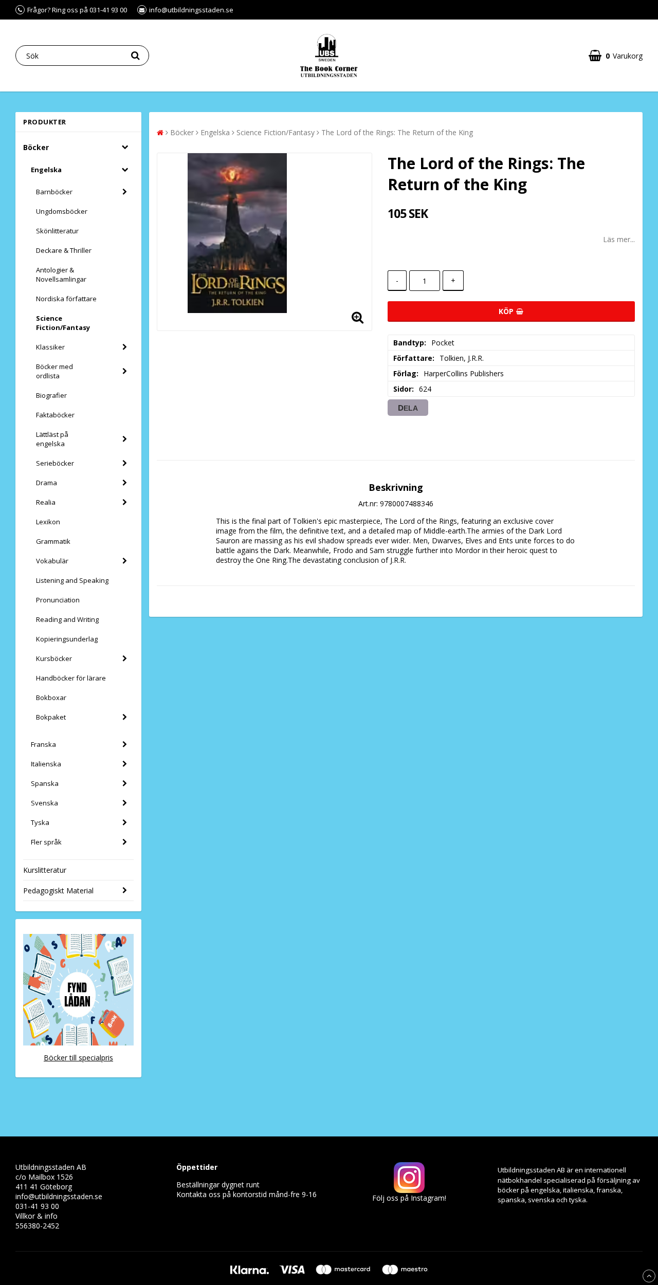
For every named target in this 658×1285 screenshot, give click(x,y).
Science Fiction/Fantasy (63, 323)
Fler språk (46, 842)
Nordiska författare (66, 298)
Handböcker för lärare (71, 678)
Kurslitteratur (44, 870)
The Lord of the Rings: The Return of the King (397, 132)
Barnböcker (54, 191)
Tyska (40, 822)
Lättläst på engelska (52, 439)
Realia (46, 502)
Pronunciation (58, 599)
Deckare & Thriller (64, 250)
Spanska (45, 783)
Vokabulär (52, 560)
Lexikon (48, 521)
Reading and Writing (67, 619)
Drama (46, 482)
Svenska (44, 802)
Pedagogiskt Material (58, 890)
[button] (616, 56)
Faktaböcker (55, 414)
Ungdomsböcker (61, 211)
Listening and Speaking (72, 580)
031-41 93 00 (37, 1206)
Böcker (36, 147)
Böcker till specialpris (78, 1057)
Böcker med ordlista (54, 371)
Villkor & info (36, 1216)
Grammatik (53, 541)
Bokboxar (51, 697)
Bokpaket (51, 717)
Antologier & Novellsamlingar (61, 274)
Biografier (51, 395)
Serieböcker (55, 463)
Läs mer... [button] (619, 239)
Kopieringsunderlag (67, 639)
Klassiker (50, 347)
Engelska (46, 169)
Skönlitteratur (57, 230)
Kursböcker (54, 658)
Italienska (46, 763)
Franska (43, 744)
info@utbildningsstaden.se (58, 1196)
